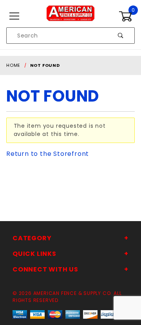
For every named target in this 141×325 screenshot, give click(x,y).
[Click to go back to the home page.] (70, 16)
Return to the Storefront (47, 153)
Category (32, 238)
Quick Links (34, 253)
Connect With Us (45, 269)
